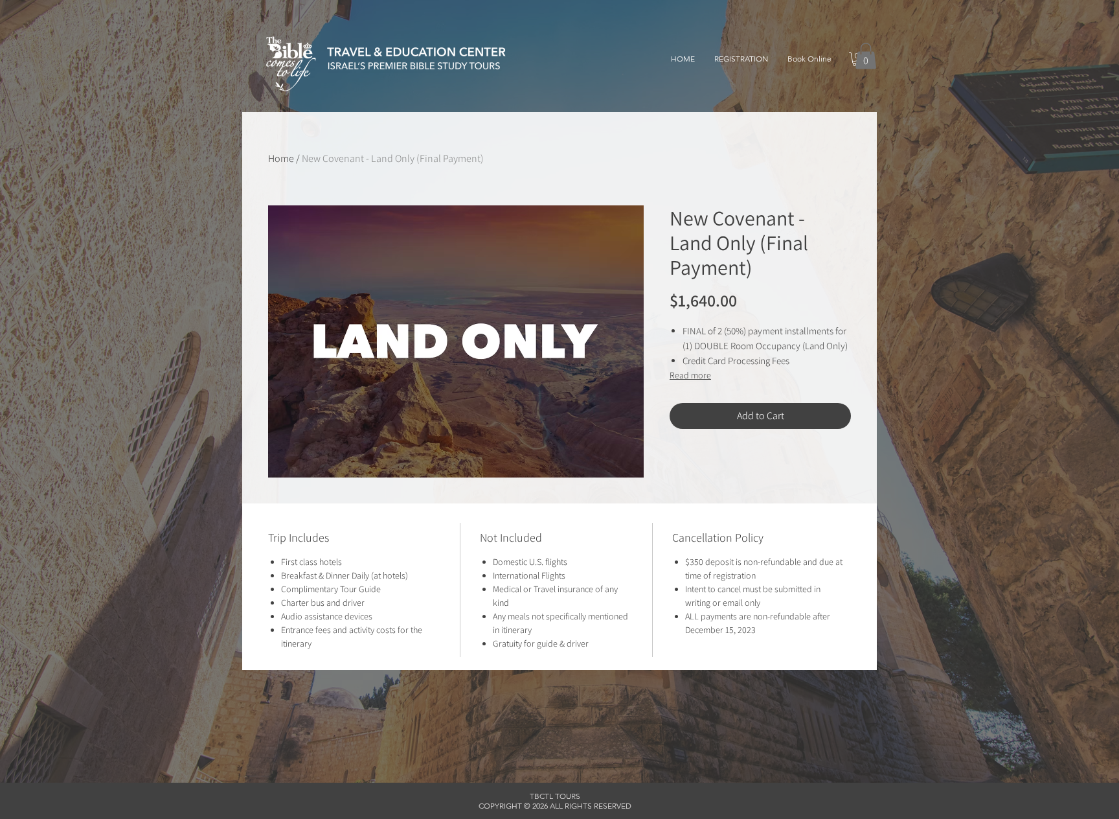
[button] (866, 56)
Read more (690, 375)
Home (281, 158)
